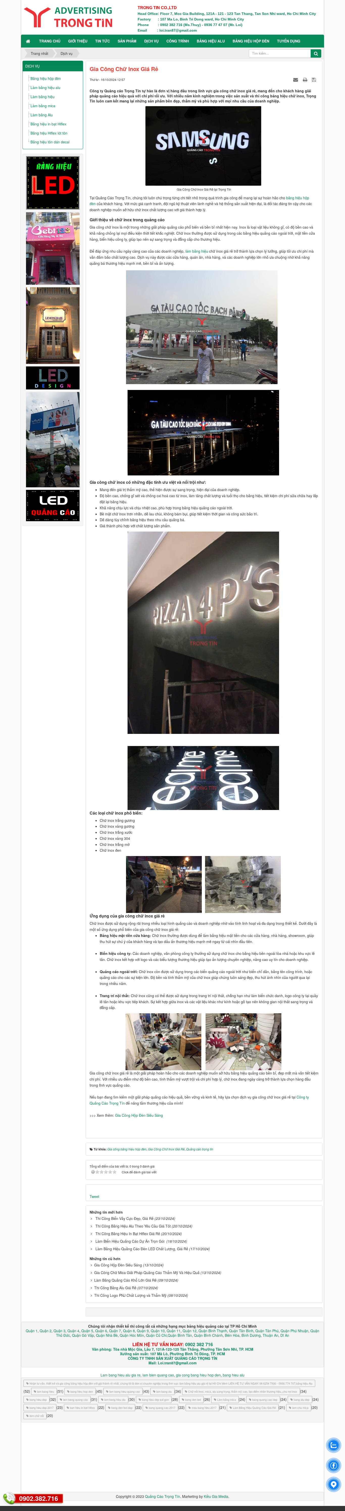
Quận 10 (158, 1330)
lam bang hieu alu (115, 1399)
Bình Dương (251, 1335)
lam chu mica (300, 1408)
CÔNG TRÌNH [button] (177, 40)
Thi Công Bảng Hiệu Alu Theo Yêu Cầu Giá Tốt (133, 1226)
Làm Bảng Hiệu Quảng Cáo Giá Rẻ (254, 1408)
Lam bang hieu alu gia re (120, 1374)
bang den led (193, 1399)
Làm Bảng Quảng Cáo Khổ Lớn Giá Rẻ (125, 1280)
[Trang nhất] (28, 41)
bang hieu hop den (81, 1391)
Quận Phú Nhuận (294, 1330)
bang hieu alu (233, 1374)
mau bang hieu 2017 (204, 1408)
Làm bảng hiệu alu (45, 87)
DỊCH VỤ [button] (151, 40)
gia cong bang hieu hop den (198, 1374)
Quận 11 (174, 1330)
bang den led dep (121, 1408)
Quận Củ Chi (156, 1335)
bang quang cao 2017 (162, 1408)
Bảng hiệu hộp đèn (46, 78)
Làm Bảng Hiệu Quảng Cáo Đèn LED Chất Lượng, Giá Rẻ (141, 1248)
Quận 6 (100, 1330)
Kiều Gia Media (216, 1496)
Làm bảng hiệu (43, 96)
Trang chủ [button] (49, 40)
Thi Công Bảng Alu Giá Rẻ (115, 1287)
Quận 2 (46, 1330)
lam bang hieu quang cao (124, 1391)
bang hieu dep (38, 1399)
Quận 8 (129, 1330)
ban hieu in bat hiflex (82, 1408)
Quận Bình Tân (180, 1335)
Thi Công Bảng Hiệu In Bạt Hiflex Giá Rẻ (127, 1233)
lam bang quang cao (75, 1399)
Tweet (94, 1196)
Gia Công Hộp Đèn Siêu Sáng (139, 1115)
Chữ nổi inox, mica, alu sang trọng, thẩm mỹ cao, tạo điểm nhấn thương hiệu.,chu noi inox (242, 1391)
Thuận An (270, 1335)
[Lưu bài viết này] (314, 79)
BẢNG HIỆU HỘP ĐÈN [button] (251, 40)
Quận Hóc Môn (132, 1335)
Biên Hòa (231, 1335)
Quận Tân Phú (267, 1330)
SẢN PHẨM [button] (127, 40)
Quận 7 (115, 1330)
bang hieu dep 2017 (42, 1408)
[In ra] (305, 79)
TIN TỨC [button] (102, 40)
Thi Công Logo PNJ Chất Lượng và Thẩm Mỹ (130, 1295)
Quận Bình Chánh (208, 1335)
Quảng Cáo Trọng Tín (162, 1496)
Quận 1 (32, 1330)
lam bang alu (164, 1391)
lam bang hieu (45, 1391)
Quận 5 (87, 1330)
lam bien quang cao (158, 1374)
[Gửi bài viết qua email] (296, 79)
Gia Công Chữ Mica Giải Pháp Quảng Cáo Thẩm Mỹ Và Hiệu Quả (147, 1272)
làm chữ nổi (37, 1416)
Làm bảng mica (43, 105)
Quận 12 (189, 1330)
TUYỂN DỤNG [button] (288, 40)
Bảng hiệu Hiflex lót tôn (49, 133)
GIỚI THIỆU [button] (77, 40)
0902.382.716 (38, 1498)
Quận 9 (143, 1330)
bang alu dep (301, 1399)
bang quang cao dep (264, 1399)
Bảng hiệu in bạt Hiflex (48, 123)
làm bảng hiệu (196, 251)
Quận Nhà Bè (107, 1335)
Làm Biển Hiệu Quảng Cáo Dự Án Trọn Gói (130, 1241)
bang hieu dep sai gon (155, 1399)
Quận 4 (73, 1330)
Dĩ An (284, 1335)
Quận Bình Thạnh (213, 1330)
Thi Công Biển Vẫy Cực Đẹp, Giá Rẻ (124, 1218)
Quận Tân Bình (241, 1330)
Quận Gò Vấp (83, 1335)
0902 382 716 (199, 1344)
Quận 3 (59, 1330)
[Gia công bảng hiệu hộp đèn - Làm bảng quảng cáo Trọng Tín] (68, 16)
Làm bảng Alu (42, 114)
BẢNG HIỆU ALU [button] (211, 40)
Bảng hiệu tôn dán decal (50, 141)
